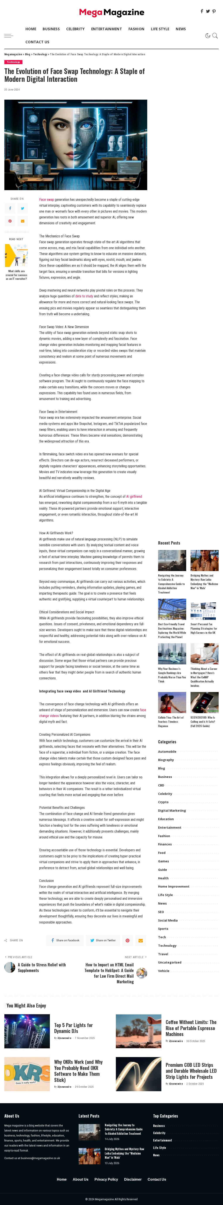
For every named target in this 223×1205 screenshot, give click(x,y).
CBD (161, 785)
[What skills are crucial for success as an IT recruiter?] (16, 255)
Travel (163, 954)
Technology (13, 62)
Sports (163, 929)
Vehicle (163, 971)
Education (166, 819)
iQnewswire (64, 1038)
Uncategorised (169, 962)
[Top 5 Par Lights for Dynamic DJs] (27, 1031)
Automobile (167, 751)
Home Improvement (173, 886)
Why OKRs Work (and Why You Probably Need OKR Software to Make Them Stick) (78, 1070)
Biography (166, 760)
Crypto (163, 802)
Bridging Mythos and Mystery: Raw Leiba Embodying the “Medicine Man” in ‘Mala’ (124, 1153)
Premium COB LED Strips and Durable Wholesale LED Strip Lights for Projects (191, 1070)
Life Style (165, 895)
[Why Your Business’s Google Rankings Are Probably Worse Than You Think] (172, 653)
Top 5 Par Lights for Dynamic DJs (73, 1027)
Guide (162, 870)
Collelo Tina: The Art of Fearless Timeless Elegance (171, 722)
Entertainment (169, 827)
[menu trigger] (10, 36)
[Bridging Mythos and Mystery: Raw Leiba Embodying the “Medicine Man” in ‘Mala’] (205, 560)
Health (163, 878)
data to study (84, 296)
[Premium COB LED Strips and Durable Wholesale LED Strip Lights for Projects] (138, 1074)
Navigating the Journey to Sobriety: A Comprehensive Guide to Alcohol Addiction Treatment (171, 583)
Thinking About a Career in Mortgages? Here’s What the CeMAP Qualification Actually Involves (204, 677)
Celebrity (165, 794)
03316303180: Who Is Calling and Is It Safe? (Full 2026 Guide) (203, 722)
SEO (161, 912)
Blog (161, 768)
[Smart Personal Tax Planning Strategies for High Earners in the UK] (205, 609)
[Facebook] (202, 11)
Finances (165, 844)
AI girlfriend (134, 496)
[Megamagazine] (111, 11)
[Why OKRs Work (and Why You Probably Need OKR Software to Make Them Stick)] (27, 1074)
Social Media (168, 920)
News (162, 903)
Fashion (164, 836)
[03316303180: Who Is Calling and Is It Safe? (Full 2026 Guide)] (205, 702)
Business (165, 777)
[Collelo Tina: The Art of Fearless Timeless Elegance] (172, 702)
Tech (162, 937)
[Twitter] (208, 11)
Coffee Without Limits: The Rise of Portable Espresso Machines (191, 1027)
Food (162, 853)
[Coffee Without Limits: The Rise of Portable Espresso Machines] (138, 1031)
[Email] (22, 221)
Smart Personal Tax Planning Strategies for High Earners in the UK (204, 628)
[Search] (215, 36)
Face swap (46, 200)
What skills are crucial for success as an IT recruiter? (16, 274)
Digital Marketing (172, 810)
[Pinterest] (214, 11)
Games (163, 861)
